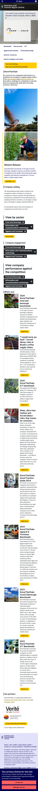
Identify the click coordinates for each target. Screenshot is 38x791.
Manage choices (19, 787)
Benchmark (7, 46)
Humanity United (9, 702)
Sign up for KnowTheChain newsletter (17, 67)
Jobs (11, 744)
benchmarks (11, 79)
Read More (9, 181)
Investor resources (10, 55)
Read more (24, 331)
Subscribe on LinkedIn (30, 746)
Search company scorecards (13, 59)
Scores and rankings (12, 64)
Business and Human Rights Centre (15, 700)
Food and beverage (27, 51)
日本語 (15, 15)
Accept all (19, 782)
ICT (26, 46)
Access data (9, 236)
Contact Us (7, 746)
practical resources (27, 79)
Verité (28, 700)
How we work (18, 46)
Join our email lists (17, 746)
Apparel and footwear (11, 51)
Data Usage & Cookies (24, 744)
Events (6, 744)
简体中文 (28, 15)
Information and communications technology (16, 226)
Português (21, 15)
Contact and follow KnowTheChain (16, 723)
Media (15, 744)
